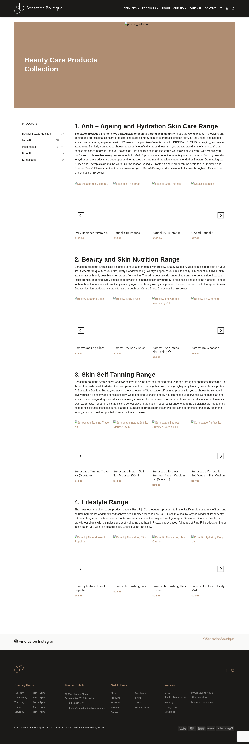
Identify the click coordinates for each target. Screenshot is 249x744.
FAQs (138, 697)
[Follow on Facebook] (226, 670)
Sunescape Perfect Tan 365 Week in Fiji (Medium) (208, 474)
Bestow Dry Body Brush (129, 348)
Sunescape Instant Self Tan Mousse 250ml (128, 474)
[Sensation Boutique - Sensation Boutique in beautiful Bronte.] (38, 8)
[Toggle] (62, 140)
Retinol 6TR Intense (126, 233)
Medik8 (26, 140)
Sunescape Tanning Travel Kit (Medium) (92, 474)
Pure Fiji (27, 153)
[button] (227, 8)
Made (101, 727)
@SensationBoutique (219, 639)
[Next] (221, 215)
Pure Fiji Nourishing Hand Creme (169, 588)
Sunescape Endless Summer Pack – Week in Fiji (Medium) (168, 475)
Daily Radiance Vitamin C (91, 233)
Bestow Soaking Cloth (90, 348)
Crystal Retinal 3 (202, 233)
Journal (196, 8)
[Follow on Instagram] (232, 670)
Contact (211, 8)
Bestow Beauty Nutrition (36, 133)
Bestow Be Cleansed (205, 348)
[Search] (221, 8)
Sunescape (29, 159)
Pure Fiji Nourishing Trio (129, 586)
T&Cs (138, 702)
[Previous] (80, 215)
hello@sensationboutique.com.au (87, 708)
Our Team (180, 8)
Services (130, 8)
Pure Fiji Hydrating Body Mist (207, 588)
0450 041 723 (76, 703)
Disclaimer (78, 727)
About (166, 8)
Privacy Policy (142, 707)
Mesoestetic (29, 146)
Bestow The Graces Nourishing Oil (165, 350)
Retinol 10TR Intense (166, 233)
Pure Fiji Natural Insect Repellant (90, 588)
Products (149, 8)
